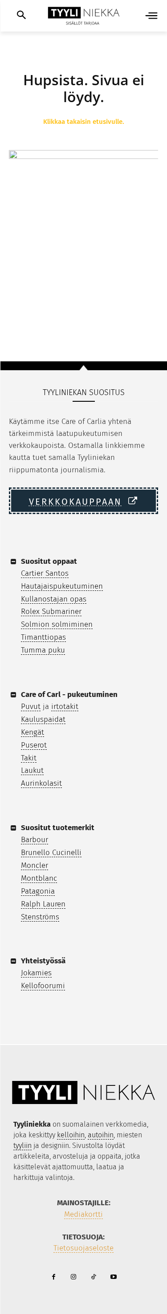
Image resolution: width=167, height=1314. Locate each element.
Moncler (34, 865)
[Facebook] (53, 1277)
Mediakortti (83, 1214)
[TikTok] (94, 1277)
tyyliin (22, 1145)
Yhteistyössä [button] (43, 961)
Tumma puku (43, 650)
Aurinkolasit (41, 783)
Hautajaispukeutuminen (62, 586)
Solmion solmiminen (57, 624)
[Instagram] (73, 1277)
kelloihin (71, 1135)
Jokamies (36, 973)
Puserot (34, 745)
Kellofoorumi (43, 985)
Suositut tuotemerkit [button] (57, 827)
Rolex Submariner (51, 611)
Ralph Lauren (43, 904)
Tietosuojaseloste (83, 1248)
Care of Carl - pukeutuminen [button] (69, 694)
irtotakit (64, 706)
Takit (29, 758)
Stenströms (40, 917)
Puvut (31, 706)
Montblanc (39, 878)
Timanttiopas (43, 637)
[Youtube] (114, 1277)
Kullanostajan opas (53, 599)
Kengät (32, 732)
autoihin (101, 1135)
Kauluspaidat (43, 719)
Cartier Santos (45, 573)
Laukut (32, 770)
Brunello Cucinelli (51, 852)
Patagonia (38, 891)
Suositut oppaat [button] (49, 561)
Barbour (34, 839)
